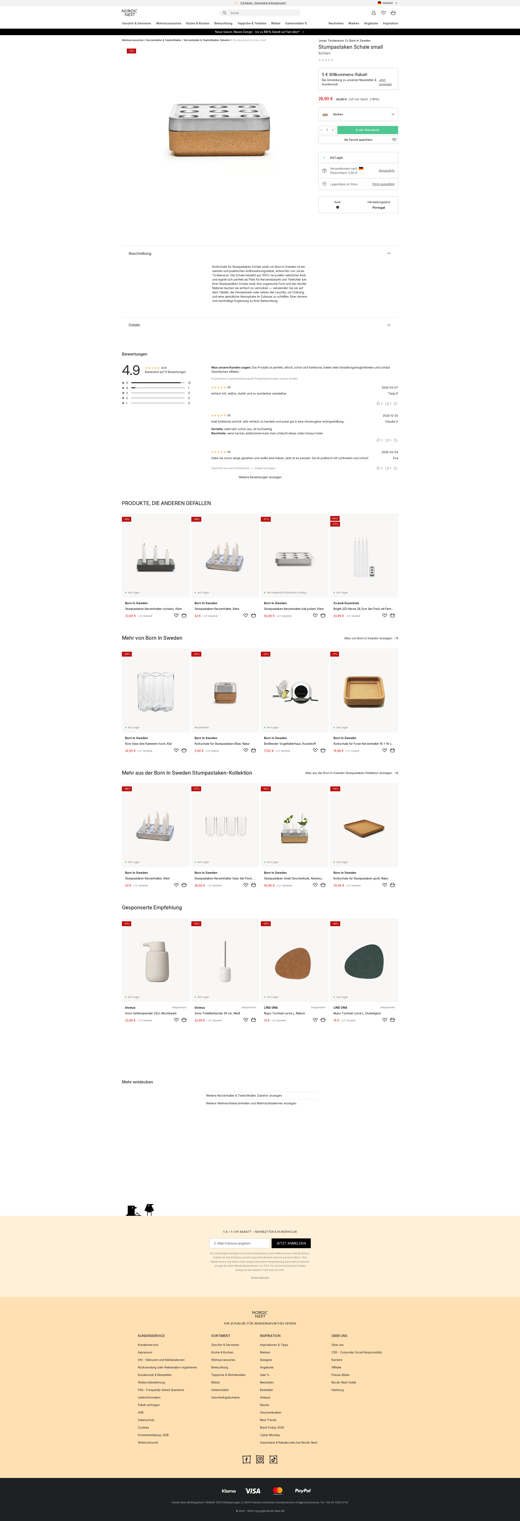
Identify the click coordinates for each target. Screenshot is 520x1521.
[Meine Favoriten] (383, 13)
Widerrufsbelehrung (151, 1382)
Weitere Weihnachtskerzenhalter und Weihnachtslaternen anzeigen (251, 1103)
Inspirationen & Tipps (274, 1344)
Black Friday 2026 (272, 1427)
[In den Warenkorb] (184, 615)
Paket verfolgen (149, 1405)
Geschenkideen (270, 1412)
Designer (266, 1360)
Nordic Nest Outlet (344, 1382)
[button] (325, 60)
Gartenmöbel (220, 1390)
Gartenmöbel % (296, 23)
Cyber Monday (270, 1435)
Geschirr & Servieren (136, 23)
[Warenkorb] (393, 13)
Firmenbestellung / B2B (153, 1435)
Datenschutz (146, 1420)
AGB (141, 1412)
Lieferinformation (149, 1397)
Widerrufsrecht (148, 1442)
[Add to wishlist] (176, 615)
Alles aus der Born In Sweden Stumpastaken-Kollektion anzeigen (348, 773)
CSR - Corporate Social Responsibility (357, 1352)
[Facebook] (246, 1459)
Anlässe (265, 1397)
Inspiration (390, 23)
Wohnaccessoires (168, 23)
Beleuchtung (223, 23)
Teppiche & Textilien (251, 23)
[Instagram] (260, 1459)
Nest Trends (268, 1420)
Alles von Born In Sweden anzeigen (368, 638)
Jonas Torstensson (331, 40)
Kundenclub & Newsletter (155, 1375)
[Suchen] (224, 12)
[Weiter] (303, 127)
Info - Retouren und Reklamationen (161, 1360)
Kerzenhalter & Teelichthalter (163, 40)
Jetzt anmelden (385, 82)
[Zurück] (136, 127)
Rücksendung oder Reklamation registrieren (167, 1367)
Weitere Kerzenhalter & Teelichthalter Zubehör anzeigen (244, 1095)
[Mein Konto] (374, 13)
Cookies (143, 1427)
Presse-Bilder (341, 1375)
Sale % (265, 1375)
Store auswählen (383, 184)
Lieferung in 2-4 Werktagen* (263, 2)
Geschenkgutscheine (225, 1397)
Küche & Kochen (197, 23)
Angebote (371, 23)
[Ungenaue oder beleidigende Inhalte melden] (395, 403)
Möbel (275, 23)
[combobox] (388, 3)
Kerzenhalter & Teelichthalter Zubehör (207, 40)
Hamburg (338, 1390)
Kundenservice (148, 1344)
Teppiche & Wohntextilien (228, 1375)
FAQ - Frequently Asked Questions (161, 1390)
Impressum (145, 1352)
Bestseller (266, 1390)
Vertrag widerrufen (260, 1277)
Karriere (337, 1360)
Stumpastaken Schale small (249, 40)
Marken (354, 23)
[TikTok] (273, 1459)
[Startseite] (129, 13)
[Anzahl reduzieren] (321, 130)
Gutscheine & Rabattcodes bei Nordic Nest (288, 1442)
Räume (264, 1405)
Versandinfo (387, 170)
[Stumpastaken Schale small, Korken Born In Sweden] (219, 126)
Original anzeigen (264, 468)
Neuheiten (336, 23)
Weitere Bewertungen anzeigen (260, 477)
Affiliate (336, 1367)
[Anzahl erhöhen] (333, 130)
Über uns (338, 1344)
